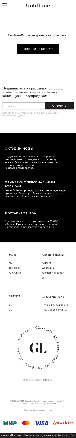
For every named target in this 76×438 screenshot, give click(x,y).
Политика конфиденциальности (38, 410)
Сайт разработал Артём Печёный (37, 380)
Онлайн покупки (53, 254)
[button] (58, 305)
